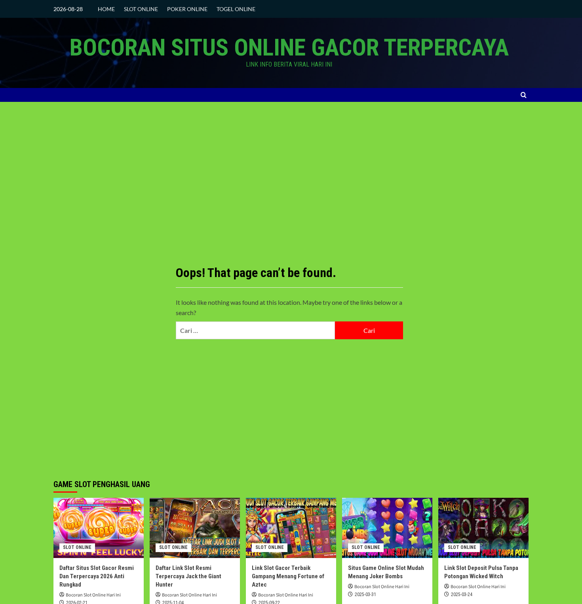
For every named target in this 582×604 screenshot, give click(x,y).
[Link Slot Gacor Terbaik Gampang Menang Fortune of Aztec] (291, 528)
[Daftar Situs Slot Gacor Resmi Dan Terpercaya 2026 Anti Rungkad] (98, 528)
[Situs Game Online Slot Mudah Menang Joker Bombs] (387, 528)
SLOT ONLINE (141, 9)
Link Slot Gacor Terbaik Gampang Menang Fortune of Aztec (288, 576)
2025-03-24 (461, 594)
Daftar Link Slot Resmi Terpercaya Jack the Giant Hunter (188, 576)
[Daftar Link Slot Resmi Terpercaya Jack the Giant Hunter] (195, 528)
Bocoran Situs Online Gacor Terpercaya (289, 47)
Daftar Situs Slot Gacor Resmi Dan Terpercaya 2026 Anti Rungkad (96, 576)
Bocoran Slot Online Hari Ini (93, 595)
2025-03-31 (365, 594)
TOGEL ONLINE (236, 9)
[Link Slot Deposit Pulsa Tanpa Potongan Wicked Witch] (483, 528)
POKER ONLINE (187, 9)
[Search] (524, 95)
